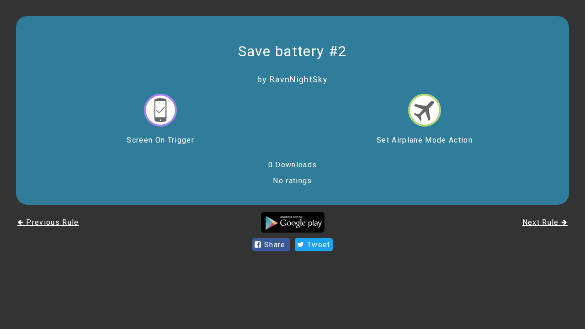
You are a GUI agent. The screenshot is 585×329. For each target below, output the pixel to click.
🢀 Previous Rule (48, 222)
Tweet (317, 244)
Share (275, 244)
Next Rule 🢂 (545, 222)
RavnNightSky (299, 79)
